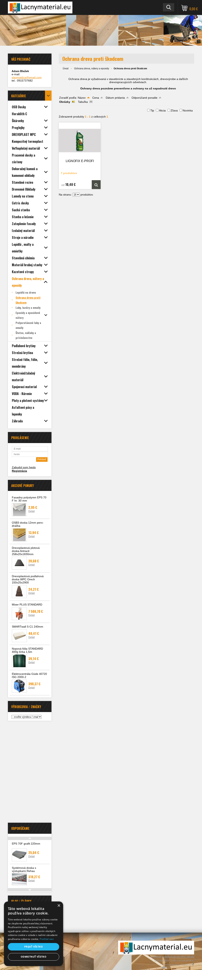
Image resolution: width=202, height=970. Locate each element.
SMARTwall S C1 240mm (27, 626)
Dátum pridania (115, 97)
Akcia (162, 110)
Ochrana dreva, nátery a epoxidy (91, 68)
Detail (31, 511)
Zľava (174, 110)
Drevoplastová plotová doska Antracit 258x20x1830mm (26, 551)
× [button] (58, 905)
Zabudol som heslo (24, 467)
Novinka (188, 110)
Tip (152, 110)
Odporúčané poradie (144, 97)
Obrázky (64, 101)
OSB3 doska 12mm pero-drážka (28, 524)
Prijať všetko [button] (33, 946)
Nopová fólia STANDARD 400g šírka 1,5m (27, 650)
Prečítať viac (47, 939)
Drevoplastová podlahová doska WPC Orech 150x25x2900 (28, 579)
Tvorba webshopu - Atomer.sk (177, 965)
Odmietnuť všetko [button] (33, 956)
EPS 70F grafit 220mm (26, 843)
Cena (95, 97)
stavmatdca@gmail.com (27, 77)
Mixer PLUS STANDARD (27, 604)
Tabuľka (83, 101)
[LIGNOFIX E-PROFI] (80, 140)
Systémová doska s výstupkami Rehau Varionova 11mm (24, 871)
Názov (82, 97)
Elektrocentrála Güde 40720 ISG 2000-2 (29, 675)
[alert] (33, 933)
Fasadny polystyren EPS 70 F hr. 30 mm (29, 499)
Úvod (65, 68)
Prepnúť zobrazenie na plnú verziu (172, 956)
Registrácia (19, 470)
